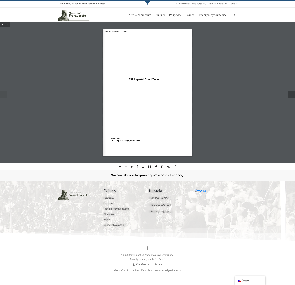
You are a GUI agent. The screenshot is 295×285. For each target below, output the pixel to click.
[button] (81, 4)
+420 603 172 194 (160, 204)
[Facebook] (147, 248)
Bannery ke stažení (114, 225)
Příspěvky (175, 15)
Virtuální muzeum (140, 15)
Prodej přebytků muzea (212, 15)
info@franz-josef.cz (160, 211)
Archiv (106, 219)
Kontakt (156, 190)
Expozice (108, 198)
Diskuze (189, 15)
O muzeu (160, 15)
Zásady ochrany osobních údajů (147, 259)
